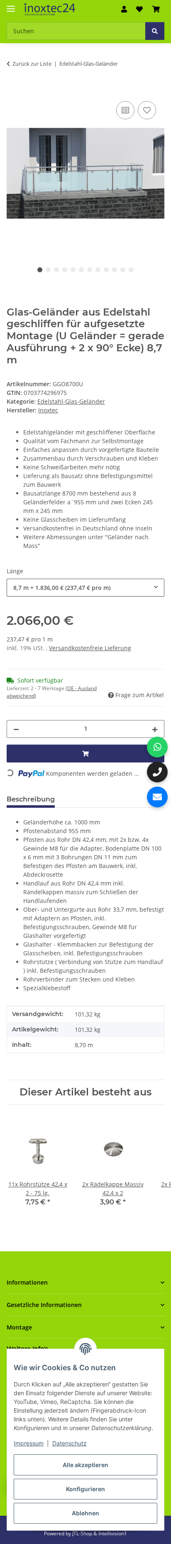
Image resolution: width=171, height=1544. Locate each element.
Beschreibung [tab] (31, 799)
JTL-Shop (82, 1533)
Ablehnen (85, 1513)
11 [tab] (122, 269)
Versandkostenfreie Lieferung (90, 648)
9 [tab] (106, 269)
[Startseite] (50, 9)
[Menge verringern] (16, 728)
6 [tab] (81, 269)
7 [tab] (89, 269)
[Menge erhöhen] (155, 728)
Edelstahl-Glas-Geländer (71, 401)
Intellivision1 (112, 1533)
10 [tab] (114, 269)
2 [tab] (48, 269)
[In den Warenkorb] (13, 89)
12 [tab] (131, 269)
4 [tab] (64, 269)
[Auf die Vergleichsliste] (125, 110)
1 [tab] (39, 269)
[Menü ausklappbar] (11, 5)
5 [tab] (73, 269)
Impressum (29, 1443)
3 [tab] (56, 269)
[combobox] (85, 588)
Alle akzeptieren (85, 1464)
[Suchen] (154, 31)
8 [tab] (97, 269)
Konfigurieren (85, 1488)
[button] (124, 9)
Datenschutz (69, 1443)
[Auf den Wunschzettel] (147, 110)
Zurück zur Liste (31, 63)
